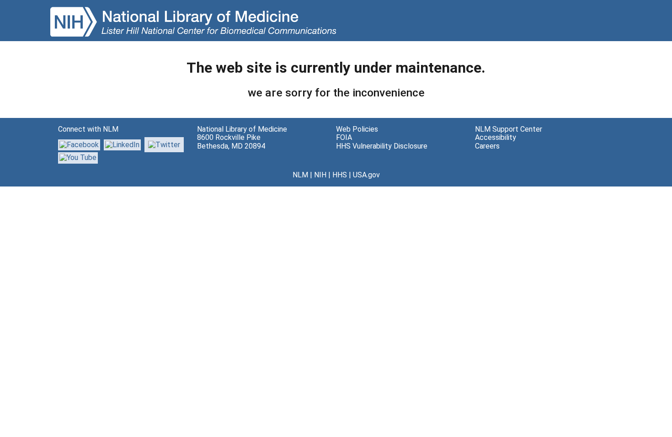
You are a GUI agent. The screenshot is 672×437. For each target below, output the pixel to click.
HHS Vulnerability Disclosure (381, 146)
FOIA (344, 137)
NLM (300, 175)
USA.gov (366, 175)
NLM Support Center (508, 129)
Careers (487, 146)
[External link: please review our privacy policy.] (122, 144)
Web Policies (357, 129)
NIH (320, 175)
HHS (339, 175)
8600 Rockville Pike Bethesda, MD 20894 (231, 141)
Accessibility (495, 137)
